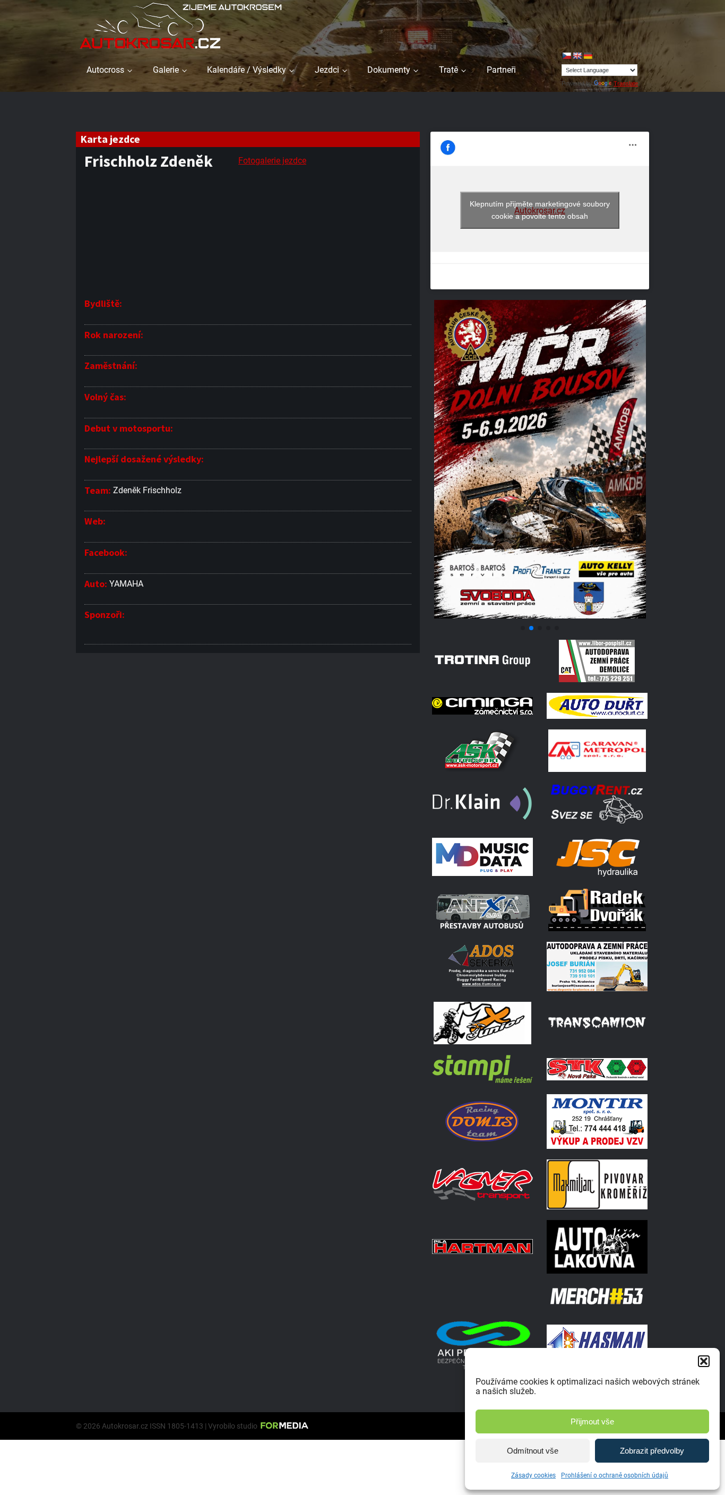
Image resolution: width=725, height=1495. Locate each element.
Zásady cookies (533, 1475)
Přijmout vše (592, 1421)
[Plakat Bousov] (539, 616)
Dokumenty (388, 70)
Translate (626, 83)
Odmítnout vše (532, 1450)
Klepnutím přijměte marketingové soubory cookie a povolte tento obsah (540, 210)
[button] (703, 1361)
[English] (577, 55)
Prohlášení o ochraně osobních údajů (614, 1475)
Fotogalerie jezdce (272, 161)
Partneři (501, 70)
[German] (587, 55)
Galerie (166, 70)
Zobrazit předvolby (652, 1450)
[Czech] (566, 55)
